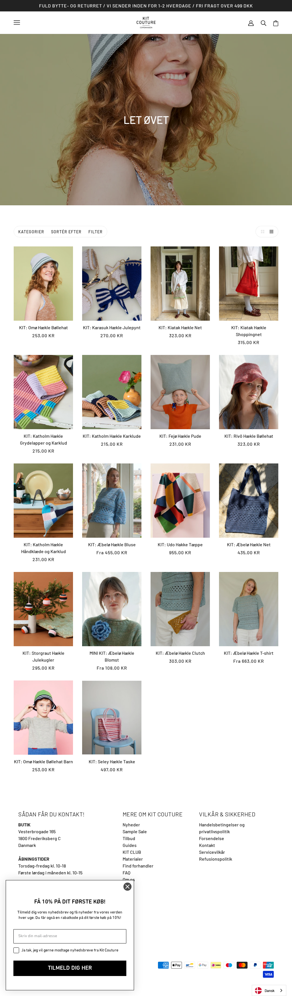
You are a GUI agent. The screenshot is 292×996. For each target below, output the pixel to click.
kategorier (31, 231)
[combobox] (269, 990)
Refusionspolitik (215, 859)
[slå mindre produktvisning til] (272, 231)
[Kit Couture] (146, 22)
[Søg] (263, 22)
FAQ (126, 872)
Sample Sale (135, 831)
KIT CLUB (132, 852)
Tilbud (129, 838)
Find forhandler (138, 865)
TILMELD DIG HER (70, 968)
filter (95, 231)
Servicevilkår (212, 852)
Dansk (270, 990)
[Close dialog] (127, 886)
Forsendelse (211, 838)
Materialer (133, 859)
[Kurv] (276, 23)
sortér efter (66, 231)
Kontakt (207, 845)
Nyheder (131, 824)
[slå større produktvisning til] (261, 231)
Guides (130, 845)
